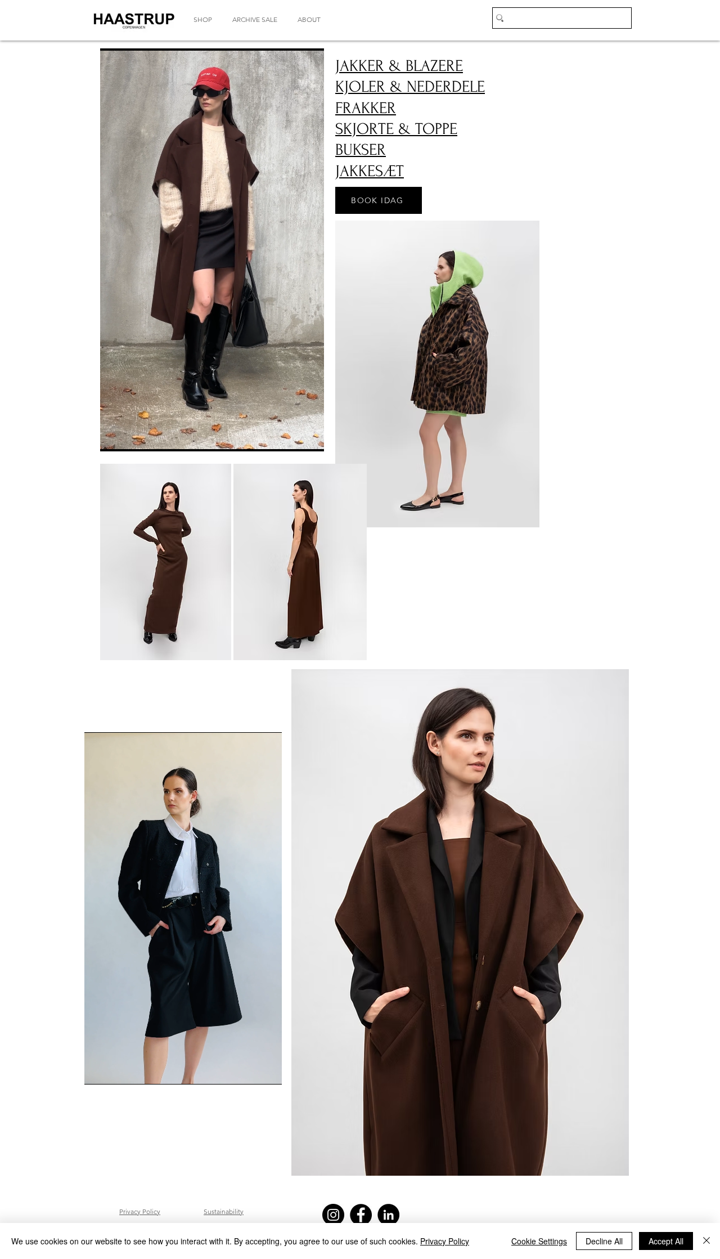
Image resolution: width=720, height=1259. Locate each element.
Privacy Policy (444, 1241)
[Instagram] (333, 1215)
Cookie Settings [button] (539, 1241)
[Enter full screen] (309, 436)
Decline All (604, 1241)
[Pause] (114, 436)
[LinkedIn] (388, 1215)
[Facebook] (361, 1215)
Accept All (666, 1241)
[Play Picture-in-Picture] (289, 436)
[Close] (706, 1241)
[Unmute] (134, 436)
